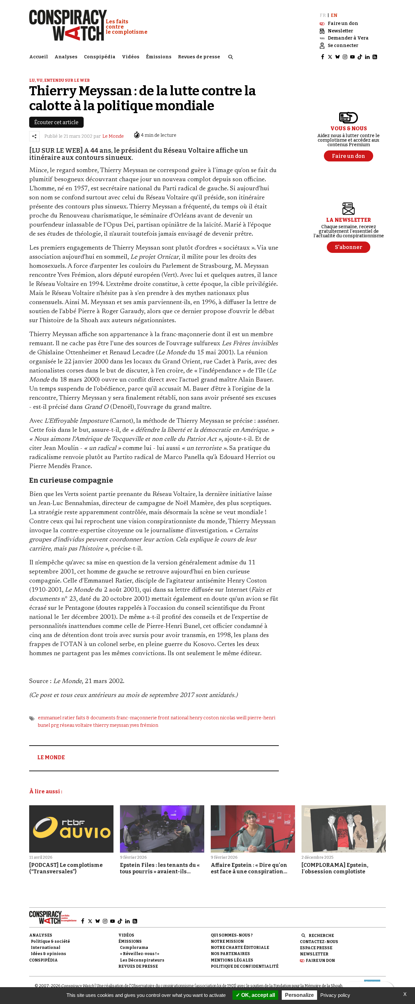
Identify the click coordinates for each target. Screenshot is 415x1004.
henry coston (204, 718)
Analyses (65, 57)
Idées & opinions (48, 953)
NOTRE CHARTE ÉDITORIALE (240, 947)
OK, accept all (257, 995)
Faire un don (320, 960)
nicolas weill (233, 718)
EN (334, 15)
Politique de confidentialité (245, 966)
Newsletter (314, 954)
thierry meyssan (111, 725)
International (45, 947)
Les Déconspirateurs (142, 960)
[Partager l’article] (34, 136)
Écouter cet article (56, 122)
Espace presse (316, 948)
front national (173, 718)
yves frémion (144, 725)
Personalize (299, 995)
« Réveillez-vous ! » (139, 953)
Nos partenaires (230, 953)
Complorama (134, 947)
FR (323, 15)
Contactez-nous (319, 941)
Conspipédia (99, 57)
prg (55, 725)
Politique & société (50, 941)
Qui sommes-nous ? (232, 935)
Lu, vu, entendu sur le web (59, 80)
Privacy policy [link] (335, 995)
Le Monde (113, 136)
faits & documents (95, 718)
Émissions (159, 57)
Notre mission (227, 941)
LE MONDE (51, 757)
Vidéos (130, 57)
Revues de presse (199, 57)
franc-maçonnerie (136, 718)
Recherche (321, 935)
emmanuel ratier (56, 718)
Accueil (38, 57)
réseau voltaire (76, 725)
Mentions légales (232, 960)
